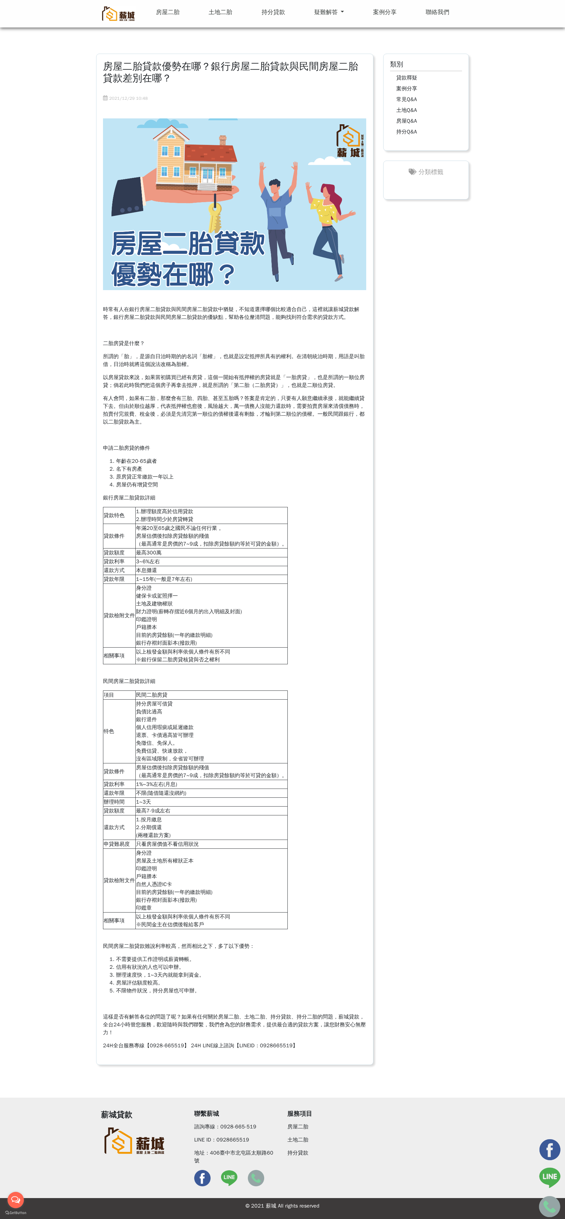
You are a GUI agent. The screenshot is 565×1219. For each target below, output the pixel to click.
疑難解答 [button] (326, 12)
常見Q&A (406, 99)
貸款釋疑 (406, 78)
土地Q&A (406, 110)
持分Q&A (406, 132)
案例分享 (406, 88)
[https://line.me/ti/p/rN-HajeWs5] (229, 1178)
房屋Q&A (406, 121)
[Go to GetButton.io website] (15, 1212)
